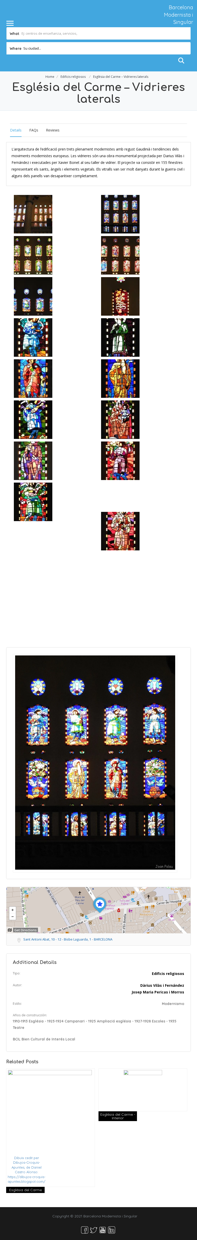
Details (16, 130)
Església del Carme (25, 1190)
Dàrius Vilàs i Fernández (162, 985)
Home (49, 76)
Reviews (53, 130)
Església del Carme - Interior (117, 1116)
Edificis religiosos (73, 76)
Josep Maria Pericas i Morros (158, 992)
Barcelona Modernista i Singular (178, 14)
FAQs (33, 130)
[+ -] (98, 910)
